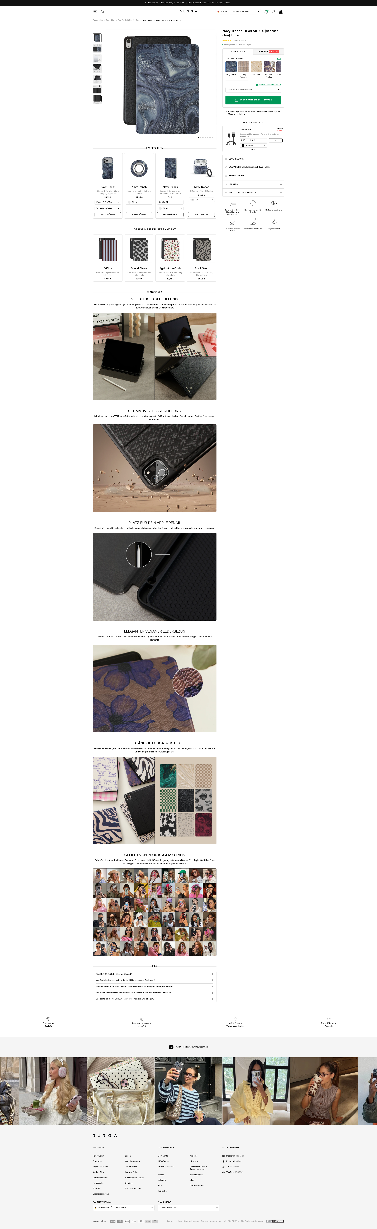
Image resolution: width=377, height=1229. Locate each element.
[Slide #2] (203, 137)
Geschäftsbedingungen (189, 1221)
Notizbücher (98, 1183)
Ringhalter (97, 1161)
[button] (234, 40)
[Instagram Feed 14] (121, 1091)
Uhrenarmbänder (100, 1178)
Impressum (172, 1221)
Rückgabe (162, 1191)
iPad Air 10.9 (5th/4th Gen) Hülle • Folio (107, 274)
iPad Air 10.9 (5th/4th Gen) (128, 20)
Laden (128, 1156)
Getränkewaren (132, 1161)
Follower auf (192, 1047)
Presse (161, 1175)
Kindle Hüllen (98, 1172)
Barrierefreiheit (197, 1186)
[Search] (102, 11)
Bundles (268, 51)
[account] (273, 11)
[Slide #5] (210, 137)
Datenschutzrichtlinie (211, 1221)
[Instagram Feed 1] (189, 1091)
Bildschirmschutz (133, 1188)
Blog (192, 1180)
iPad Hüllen (110, 20)
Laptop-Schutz (132, 1172)
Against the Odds (170, 268)
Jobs (160, 1186)
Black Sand (201, 268)
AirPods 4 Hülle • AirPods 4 (201, 191)
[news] (266, 11)
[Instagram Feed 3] (324, 1091)
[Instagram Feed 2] (256, 1091)
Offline (108, 268)
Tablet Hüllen (98, 20)
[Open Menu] (95, 11)
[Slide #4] (207, 137)
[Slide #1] (200, 137)
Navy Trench (107, 187)
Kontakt (193, 1156)
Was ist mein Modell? (269, 84)
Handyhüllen (98, 1156)
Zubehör (97, 1188)
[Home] (188, 11)
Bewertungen (196, 1175)
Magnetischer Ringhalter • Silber (139, 192)
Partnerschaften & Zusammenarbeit (198, 1168)
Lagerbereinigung (101, 1194)
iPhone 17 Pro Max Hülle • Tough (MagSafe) (108, 192)
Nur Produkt (237, 51)
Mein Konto (163, 1156)
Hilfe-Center (163, 1161)
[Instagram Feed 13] (53, 1091)
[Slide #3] (205, 137)
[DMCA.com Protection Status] (275, 1221)
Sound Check (139, 268)
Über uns (194, 1161)
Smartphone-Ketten (134, 1178)
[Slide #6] (212, 137)
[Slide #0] (198, 137)
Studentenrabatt (165, 1167)
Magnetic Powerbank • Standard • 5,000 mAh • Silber (170, 192)
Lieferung (162, 1180)
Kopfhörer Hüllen (100, 1167)
